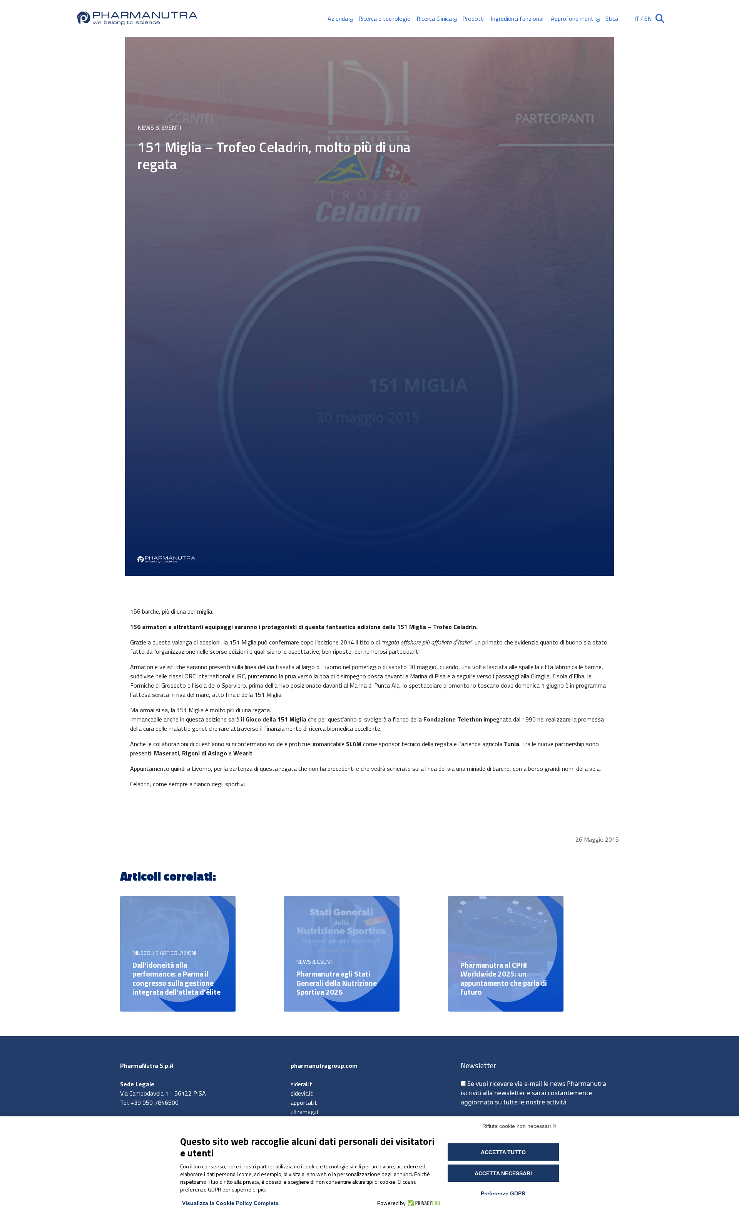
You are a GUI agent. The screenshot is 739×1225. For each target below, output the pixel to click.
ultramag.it (305, 1111)
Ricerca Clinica (434, 18)
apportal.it (304, 1102)
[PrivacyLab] (423, 1203)
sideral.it (301, 1084)
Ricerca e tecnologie (384, 18)
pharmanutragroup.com (324, 1065)
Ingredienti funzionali (518, 18)
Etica (611, 18)
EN (648, 18)
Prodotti (473, 18)
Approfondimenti (573, 18)
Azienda (338, 18)
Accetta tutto (503, 1152)
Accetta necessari (503, 1173)
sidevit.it (302, 1093)
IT (637, 18)
